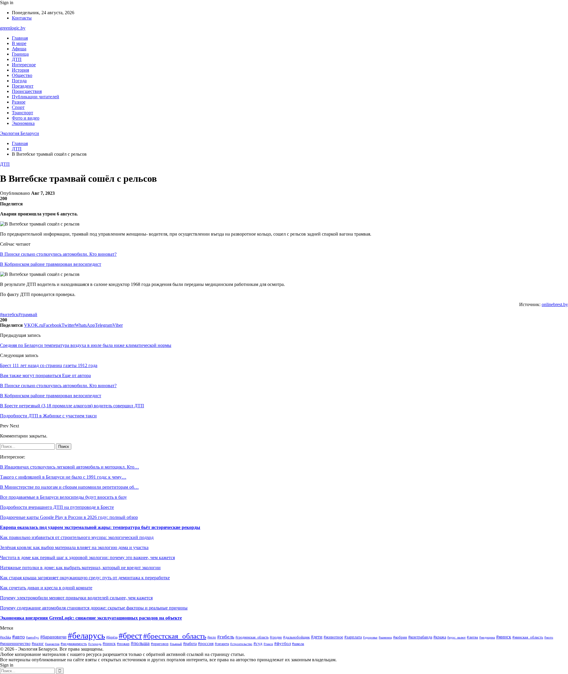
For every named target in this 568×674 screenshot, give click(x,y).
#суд (258, 643)
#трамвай (27, 314)
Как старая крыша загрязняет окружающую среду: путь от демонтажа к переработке (85, 577)
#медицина (487, 637)
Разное (18, 101)
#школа (298, 644)
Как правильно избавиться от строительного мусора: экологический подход (77, 537)
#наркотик (52, 644)
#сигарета (222, 644)
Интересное (24, 64)
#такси (268, 644)
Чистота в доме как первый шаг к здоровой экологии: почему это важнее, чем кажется (87, 557)
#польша (140, 643)
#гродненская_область (252, 637)
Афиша (19, 48)
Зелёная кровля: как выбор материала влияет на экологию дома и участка (74, 547)
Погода (19, 80)
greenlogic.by (12, 27)
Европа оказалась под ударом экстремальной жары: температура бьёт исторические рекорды (100, 527)
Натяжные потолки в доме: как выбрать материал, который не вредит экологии (80, 567)
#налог (38, 643)
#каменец (385, 637)
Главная (20, 38)
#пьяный (176, 644)
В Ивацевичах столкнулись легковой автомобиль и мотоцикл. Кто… (69, 466)
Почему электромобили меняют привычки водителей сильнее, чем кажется (76, 597)
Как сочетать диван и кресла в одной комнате (46, 587)
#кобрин (400, 637)
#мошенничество (15, 643)
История (20, 70)
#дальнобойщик (296, 637)
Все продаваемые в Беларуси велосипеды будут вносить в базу (63, 497)
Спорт (18, 107)
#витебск (9, 314)
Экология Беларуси (19, 133)
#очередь (94, 644)
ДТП (17, 59)
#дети (316, 636)
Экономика (23, 123)
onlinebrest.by (555, 304)
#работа (190, 643)
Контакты (22, 17)
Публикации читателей (35, 96)
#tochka (5, 637)
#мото (548, 637)
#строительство (241, 644)
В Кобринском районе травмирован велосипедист (50, 264)
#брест (130, 635)
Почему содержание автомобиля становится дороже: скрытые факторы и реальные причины (94, 607)
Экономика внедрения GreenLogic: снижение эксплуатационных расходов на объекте (91, 617)
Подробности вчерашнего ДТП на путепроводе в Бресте (57, 507)
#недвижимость (74, 643)
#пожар (123, 643)
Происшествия (27, 91)
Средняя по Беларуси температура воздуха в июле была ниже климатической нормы (85, 345)
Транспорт (22, 112)
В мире (19, 43)
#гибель (225, 637)
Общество (22, 75)
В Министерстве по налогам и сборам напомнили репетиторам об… (69, 487)
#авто (18, 637)
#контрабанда (420, 637)
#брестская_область (174, 636)
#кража (439, 637)
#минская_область (527, 637)
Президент (22, 86)
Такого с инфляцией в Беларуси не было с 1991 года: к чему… (63, 477)
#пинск (109, 643)
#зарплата (353, 637)
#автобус (32, 637)
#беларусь (86, 635)
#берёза (111, 637)
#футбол (282, 643)
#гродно (276, 637)
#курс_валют (456, 637)
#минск (503, 636)
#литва (472, 637)
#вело (211, 637)
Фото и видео (25, 117)
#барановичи (53, 637)
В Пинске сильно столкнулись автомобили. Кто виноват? (58, 254)
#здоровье (370, 637)
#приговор (160, 644)
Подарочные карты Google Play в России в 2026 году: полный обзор (69, 517)
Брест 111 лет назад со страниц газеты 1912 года (48, 365)
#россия (206, 643)
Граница (20, 54)
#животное (333, 637)
